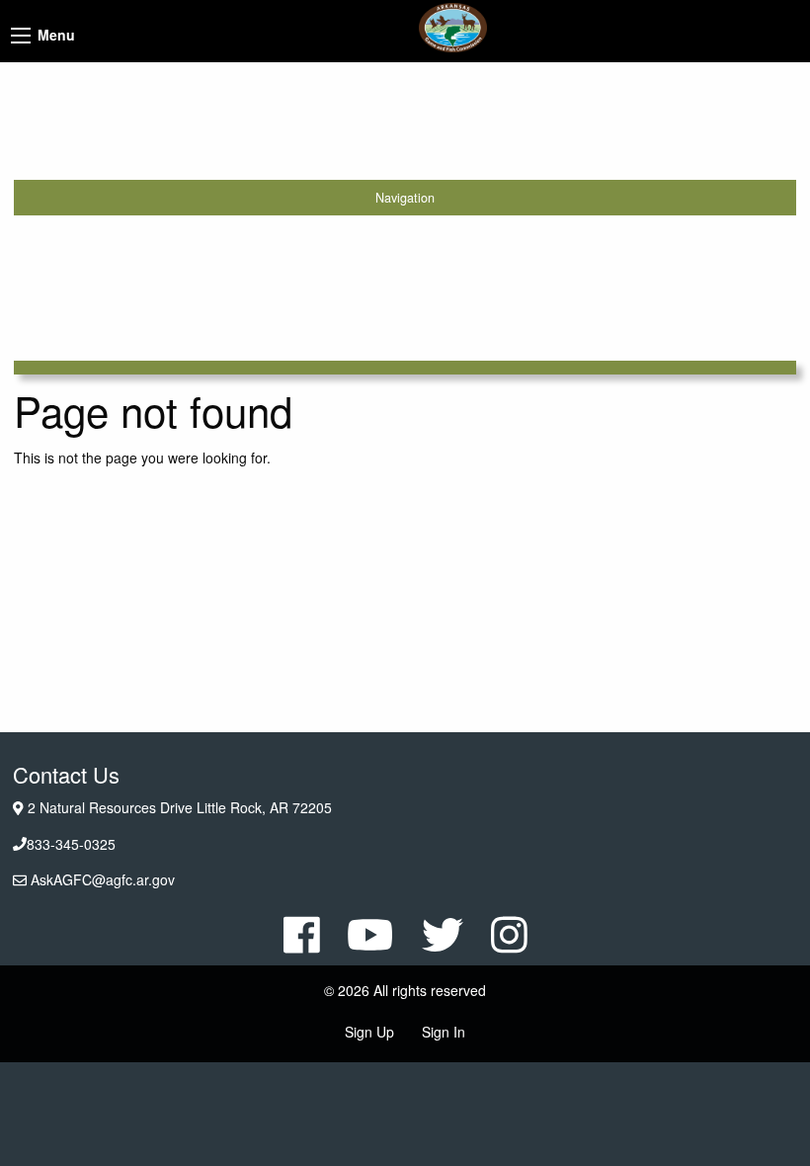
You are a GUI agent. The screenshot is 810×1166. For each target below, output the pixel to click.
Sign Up (369, 1031)
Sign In (443, 1031)
